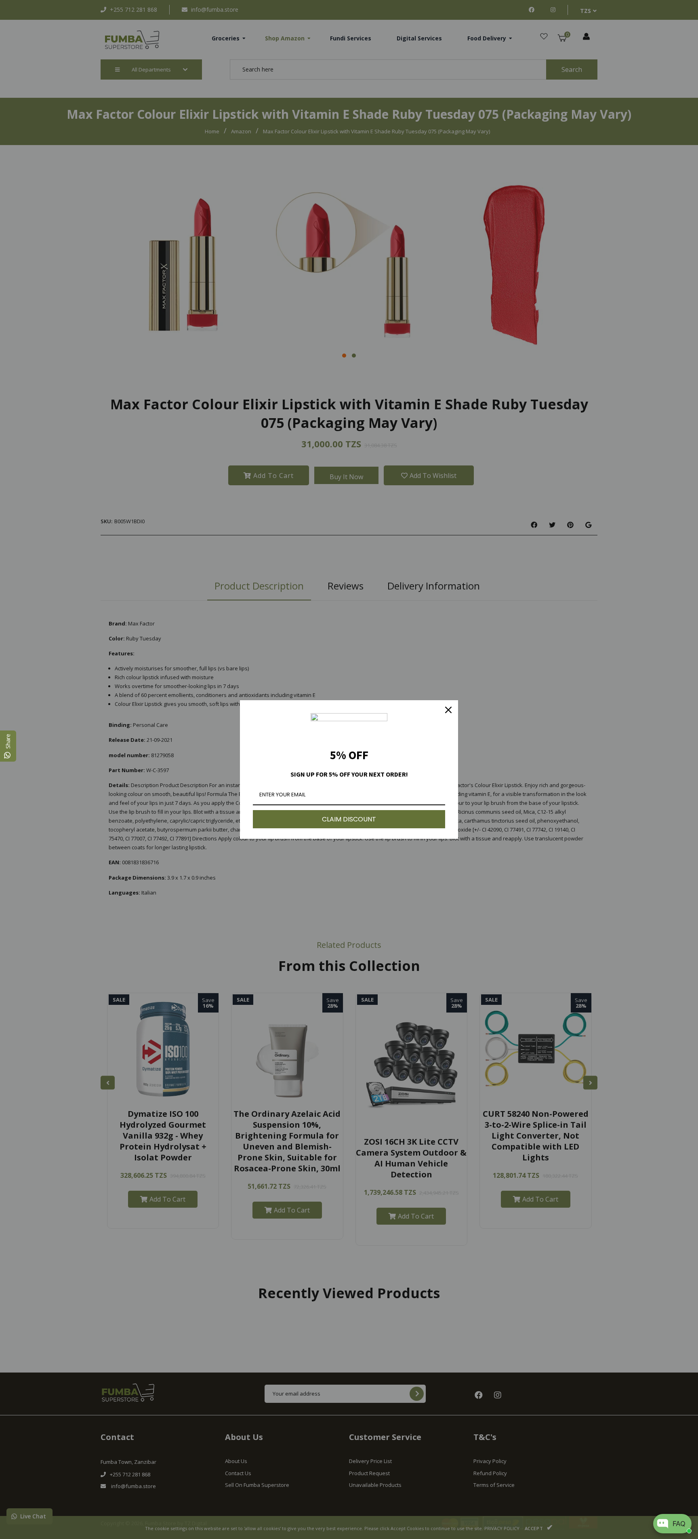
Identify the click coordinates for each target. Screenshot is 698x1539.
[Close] (448, 710)
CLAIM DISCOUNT (349, 819)
